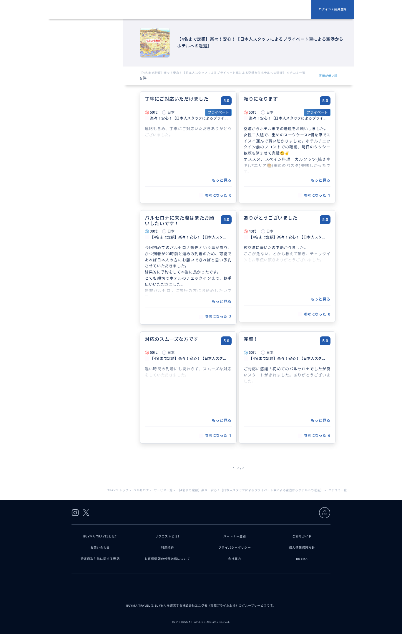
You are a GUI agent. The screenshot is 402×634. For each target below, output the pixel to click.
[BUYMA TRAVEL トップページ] (182, 9)
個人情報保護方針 (302, 547)
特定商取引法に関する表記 (100, 558)
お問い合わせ (100, 547)
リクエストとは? (167, 536)
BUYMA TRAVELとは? (100, 536)
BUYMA (302, 558)
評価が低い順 (328, 75)
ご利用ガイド (302, 536)
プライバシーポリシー (234, 547)
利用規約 (167, 547)
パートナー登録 (234, 536)
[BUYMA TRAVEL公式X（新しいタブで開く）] (86, 512)
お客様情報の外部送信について (167, 558)
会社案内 (234, 558)
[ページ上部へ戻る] (324, 513)
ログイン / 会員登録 (333, 9)
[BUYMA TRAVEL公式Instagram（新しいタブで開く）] (75, 512)
